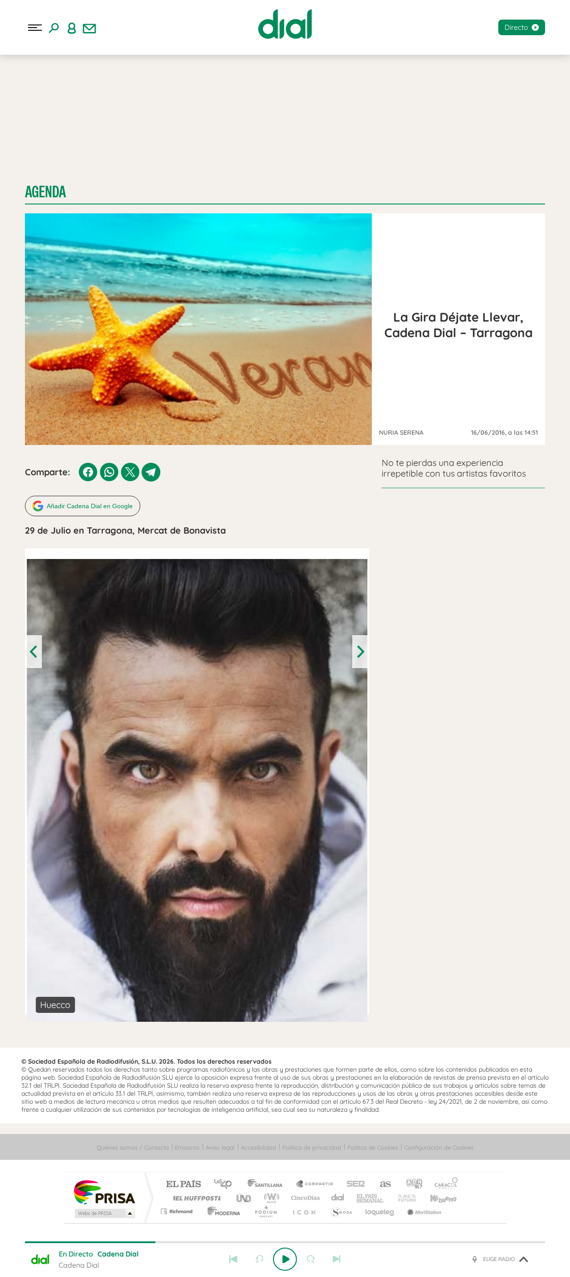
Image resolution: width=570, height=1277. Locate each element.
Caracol (443, 1184)
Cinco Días (304, 1198)
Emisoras (187, 1147)
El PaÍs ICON (304, 1211)
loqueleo (380, 1211)
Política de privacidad (311, 1147)
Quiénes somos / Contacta (133, 1147)
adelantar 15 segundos (311, 1259)
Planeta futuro (403, 1198)
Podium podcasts (265, 1211)
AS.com (381, 1184)
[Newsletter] (89, 27)
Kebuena (435, 1198)
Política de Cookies (372, 1147)
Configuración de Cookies (438, 1147)
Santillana (267, 1184)
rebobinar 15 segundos (259, 1259)
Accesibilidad (258, 1147)
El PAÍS (183, 1184)
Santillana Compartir (315, 1184)
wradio (270, 1198)
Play (285, 1259)
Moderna (221, 1211)
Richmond (177, 1211)
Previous (34, 651)
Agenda (45, 191)
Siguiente (337, 1259)
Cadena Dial (338, 1198)
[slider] (285, 1242)
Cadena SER (353, 1184)
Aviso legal (220, 1147)
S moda (341, 1211)
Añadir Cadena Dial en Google (90, 506)
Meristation (423, 1211)
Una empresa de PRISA (104, 1191)
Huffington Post (195, 1198)
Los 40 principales (226, 1184)
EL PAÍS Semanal (371, 1198)
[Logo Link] (285, 24)
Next (359, 651)
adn (410, 1184)
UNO (244, 1198)
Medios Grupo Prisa (104, 1213)
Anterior (233, 1259)
